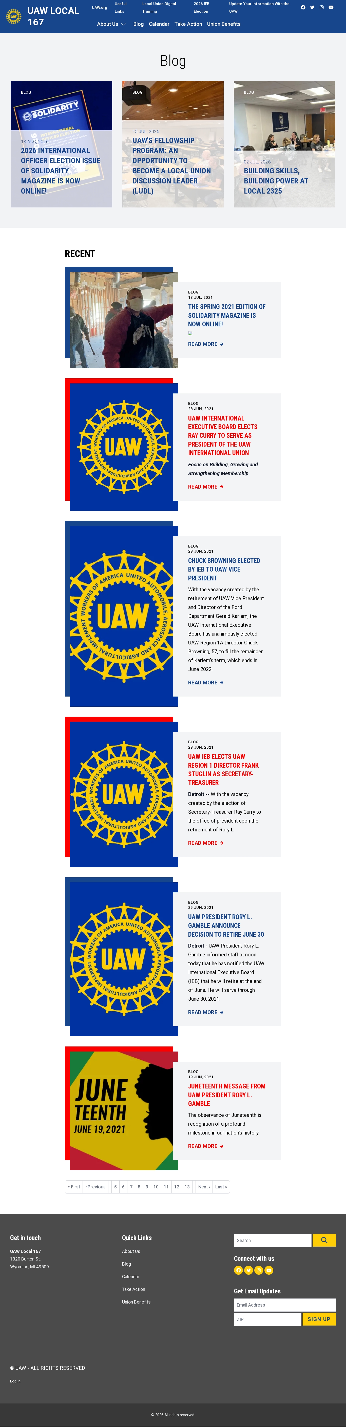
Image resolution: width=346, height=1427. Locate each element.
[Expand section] (123, 24)
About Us (107, 24)
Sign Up (319, 1319)
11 (167, 1186)
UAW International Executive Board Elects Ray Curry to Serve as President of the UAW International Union (223, 436)
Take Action (188, 24)
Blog (138, 24)
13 (188, 1186)
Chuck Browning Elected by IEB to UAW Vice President (224, 569)
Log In (15, 1381)
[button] (324, 1240)
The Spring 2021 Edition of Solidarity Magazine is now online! (227, 315)
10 (157, 1186)
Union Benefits (224, 24)
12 (178, 1186)
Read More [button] (205, 344)
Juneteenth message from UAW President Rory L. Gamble (226, 1095)
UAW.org (99, 7)
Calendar (159, 24)
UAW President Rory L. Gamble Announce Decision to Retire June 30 (226, 925)
